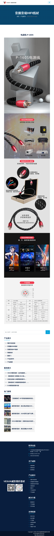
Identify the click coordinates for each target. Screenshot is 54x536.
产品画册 (10, 362)
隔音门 (9, 355)
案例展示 (32, 502)
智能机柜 (10, 352)
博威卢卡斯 (33, 526)
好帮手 (32, 524)
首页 (18, 16)
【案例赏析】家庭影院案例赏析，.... (18, 382)
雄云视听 (32, 518)
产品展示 (23, 16)
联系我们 (32, 469)
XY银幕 (32, 520)
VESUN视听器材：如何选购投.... (17, 373)
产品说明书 (10, 359)
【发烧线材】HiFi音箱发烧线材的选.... (23, 398)
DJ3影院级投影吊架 (13, 385)
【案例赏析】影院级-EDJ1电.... (16, 376)
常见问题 (32, 506)
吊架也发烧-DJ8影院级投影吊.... (16, 379)
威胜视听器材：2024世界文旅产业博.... (23, 413)
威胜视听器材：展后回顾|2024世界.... (23, 428)
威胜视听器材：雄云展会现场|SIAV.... (23, 406)
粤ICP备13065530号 (39, 535)
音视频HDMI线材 (12, 346)
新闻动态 (32, 467)
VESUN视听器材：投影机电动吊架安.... (23, 421)
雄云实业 (32, 516)
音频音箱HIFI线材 (12, 349)
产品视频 (32, 504)
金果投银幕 (33, 522)
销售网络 (32, 465)
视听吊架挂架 (11, 343)
